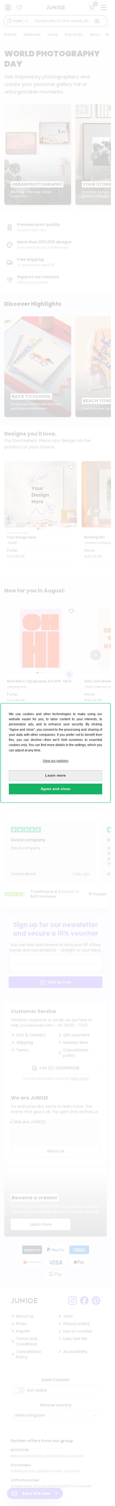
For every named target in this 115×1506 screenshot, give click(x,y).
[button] (55, 760)
